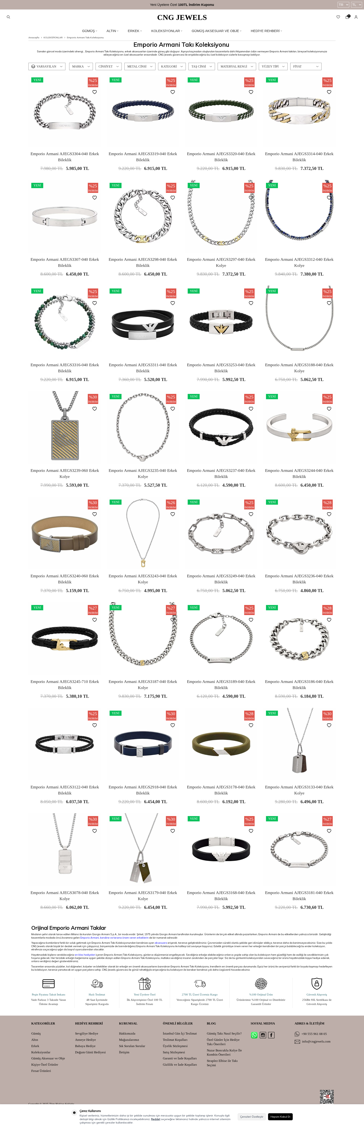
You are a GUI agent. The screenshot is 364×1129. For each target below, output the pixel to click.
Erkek (133, 31)
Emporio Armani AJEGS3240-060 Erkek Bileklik (65, 579)
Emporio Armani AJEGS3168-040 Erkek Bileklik (221, 895)
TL (354, 5)
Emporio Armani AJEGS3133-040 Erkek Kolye (299, 790)
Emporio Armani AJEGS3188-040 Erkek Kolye (299, 367)
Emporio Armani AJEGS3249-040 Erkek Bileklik (221, 579)
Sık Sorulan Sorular (132, 1046)
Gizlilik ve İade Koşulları (180, 1064)
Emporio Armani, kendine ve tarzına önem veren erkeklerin (114, 937)
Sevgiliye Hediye (86, 1033)
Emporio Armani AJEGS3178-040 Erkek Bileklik (221, 790)
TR (341, 5)
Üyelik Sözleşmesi (175, 1046)
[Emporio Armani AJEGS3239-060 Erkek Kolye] (64, 427)
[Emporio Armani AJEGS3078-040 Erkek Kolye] (64, 849)
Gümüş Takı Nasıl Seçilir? (224, 1033)
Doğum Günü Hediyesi (90, 1052)
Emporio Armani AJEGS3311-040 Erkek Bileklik (143, 367)
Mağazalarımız (129, 1040)
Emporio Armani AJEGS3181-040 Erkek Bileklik (299, 895)
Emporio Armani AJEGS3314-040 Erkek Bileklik (299, 156)
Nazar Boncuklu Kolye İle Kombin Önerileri (224, 1053)
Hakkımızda (127, 1033)
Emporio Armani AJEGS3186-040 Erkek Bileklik (299, 684)
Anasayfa (33, 37)
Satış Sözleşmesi (174, 1052)
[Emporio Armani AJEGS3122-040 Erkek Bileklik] (64, 744)
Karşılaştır (77, 146)
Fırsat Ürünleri (41, 1071)
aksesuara (161, 942)
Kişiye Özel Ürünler (44, 1064)
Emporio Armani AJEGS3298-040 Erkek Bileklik (143, 262)
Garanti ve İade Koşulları (180, 1058)
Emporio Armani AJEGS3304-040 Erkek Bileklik (65, 156)
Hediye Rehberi (265, 31)
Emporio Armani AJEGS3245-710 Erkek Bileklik (65, 684)
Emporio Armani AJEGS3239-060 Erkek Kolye (65, 473)
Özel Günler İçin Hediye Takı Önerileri (223, 1042)
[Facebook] (271, 1035)
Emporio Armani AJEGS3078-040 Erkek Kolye (65, 895)
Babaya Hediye (85, 1046)
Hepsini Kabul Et (280, 1116)
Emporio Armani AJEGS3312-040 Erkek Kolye (299, 262)
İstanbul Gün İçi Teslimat (180, 1033)
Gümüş (88, 31)
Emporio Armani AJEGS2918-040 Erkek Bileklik (143, 790)
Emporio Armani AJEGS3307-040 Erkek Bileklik (65, 262)
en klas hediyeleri (85, 954)
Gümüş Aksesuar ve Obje (215, 31)
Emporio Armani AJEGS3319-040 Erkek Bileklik (143, 156)
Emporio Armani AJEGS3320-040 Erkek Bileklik (221, 156)
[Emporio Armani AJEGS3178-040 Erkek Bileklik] (221, 744)
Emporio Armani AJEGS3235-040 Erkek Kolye (143, 473)
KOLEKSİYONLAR (53, 37)
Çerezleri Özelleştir (251, 1116)
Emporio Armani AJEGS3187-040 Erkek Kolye (143, 684)
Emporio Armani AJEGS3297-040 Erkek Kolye (221, 262)
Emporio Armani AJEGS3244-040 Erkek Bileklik (299, 473)
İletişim (124, 1052)
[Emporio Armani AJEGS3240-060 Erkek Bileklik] (64, 533)
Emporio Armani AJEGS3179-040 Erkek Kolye (143, 895)
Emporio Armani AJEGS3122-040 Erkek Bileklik (65, 790)
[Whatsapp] (254, 1035)
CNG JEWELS (182, 17)
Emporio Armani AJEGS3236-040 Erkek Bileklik (299, 579)
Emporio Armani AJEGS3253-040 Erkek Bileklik (221, 367)
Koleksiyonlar (165, 31)
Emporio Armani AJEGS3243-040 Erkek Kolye (143, 579)
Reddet (155, 1119)
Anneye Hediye (85, 1040)
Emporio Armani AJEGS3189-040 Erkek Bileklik (221, 684)
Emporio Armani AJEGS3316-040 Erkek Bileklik (65, 367)
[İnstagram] (263, 1035)
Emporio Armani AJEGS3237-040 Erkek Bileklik (221, 473)
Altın (111, 31)
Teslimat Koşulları (175, 1040)
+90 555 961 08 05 (314, 1034)
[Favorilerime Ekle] (95, 92)
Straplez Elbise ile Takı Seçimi (222, 1063)
